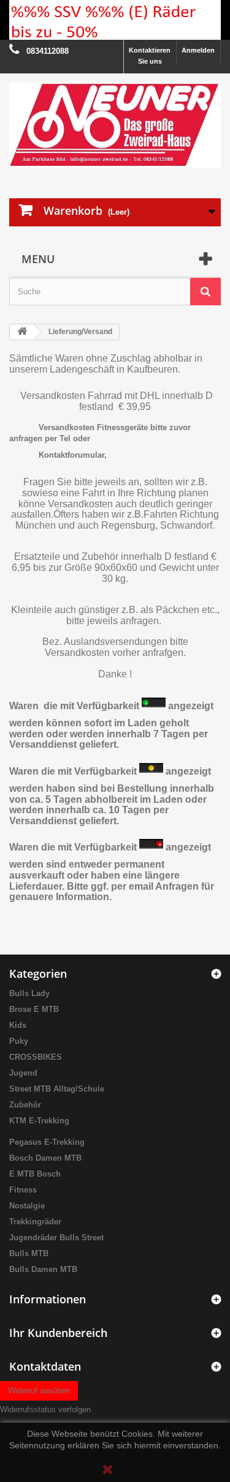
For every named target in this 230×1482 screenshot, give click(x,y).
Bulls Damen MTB (43, 1269)
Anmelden (198, 50)
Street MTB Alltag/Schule (56, 1088)
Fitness (23, 1189)
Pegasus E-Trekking (47, 1142)
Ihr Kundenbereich (58, 1332)
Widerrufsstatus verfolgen (45, 1409)
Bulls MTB (28, 1253)
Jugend (23, 1073)
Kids (17, 1025)
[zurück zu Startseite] (22, 332)
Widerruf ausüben (39, 1390)
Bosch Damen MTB (45, 1158)
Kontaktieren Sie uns (150, 56)
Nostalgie (27, 1205)
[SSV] (115, 20)
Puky (18, 1041)
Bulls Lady (29, 993)
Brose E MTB (34, 1009)
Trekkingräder (35, 1221)
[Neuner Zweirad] (115, 125)
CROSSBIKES (35, 1057)
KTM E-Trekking (39, 1120)
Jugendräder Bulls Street (56, 1237)
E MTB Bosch (35, 1174)
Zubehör (25, 1104)
